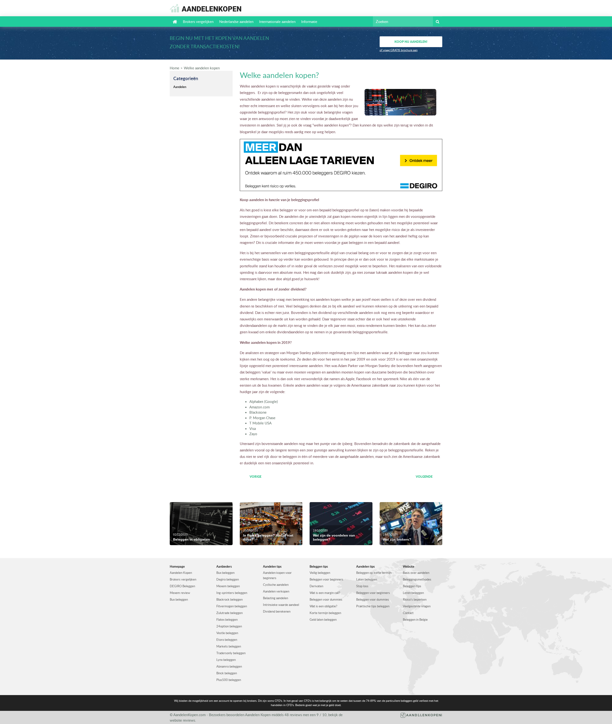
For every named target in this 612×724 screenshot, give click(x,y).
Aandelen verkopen (276, 591)
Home (174, 68)
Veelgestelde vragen (417, 606)
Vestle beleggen (227, 633)
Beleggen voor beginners (326, 579)
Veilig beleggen (320, 572)
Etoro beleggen (226, 639)
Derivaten (316, 586)
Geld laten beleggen (323, 619)
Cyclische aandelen (276, 584)
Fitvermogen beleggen (231, 606)
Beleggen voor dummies (326, 599)
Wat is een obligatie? (323, 606)
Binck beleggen (226, 673)
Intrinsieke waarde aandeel (281, 605)
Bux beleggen (179, 599)
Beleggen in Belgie (415, 619)
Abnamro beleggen (229, 666)
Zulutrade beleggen (229, 613)
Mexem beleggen (228, 586)
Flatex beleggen (227, 619)
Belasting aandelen (275, 598)
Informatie (309, 21)
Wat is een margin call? (325, 593)
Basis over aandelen (416, 572)
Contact (408, 613)
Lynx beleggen (226, 660)
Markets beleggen (228, 646)
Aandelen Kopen (181, 572)
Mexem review (180, 593)
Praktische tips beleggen (372, 606)
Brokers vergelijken (198, 21)
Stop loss (362, 586)
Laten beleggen (366, 579)
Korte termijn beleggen (325, 613)
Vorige (255, 476)
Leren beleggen (413, 593)
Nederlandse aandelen (236, 21)
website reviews (182, 720)
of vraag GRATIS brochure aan (399, 50)
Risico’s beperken (414, 599)
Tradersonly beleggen (231, 653)
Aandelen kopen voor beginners (277, 575)
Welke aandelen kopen (202, 68)
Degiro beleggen (227, 579)
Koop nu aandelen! (410, 41)
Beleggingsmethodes (417, 579)
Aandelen (179, 87)
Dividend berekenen (276, 611)
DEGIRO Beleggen (182, 586)
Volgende (424, 476)
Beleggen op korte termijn (374, 572)
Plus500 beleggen (228, 680)
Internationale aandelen (277, 21)
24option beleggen (229, 626)
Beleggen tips (412, 586)
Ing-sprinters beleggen (231, 593)
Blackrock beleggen (229, 599)
